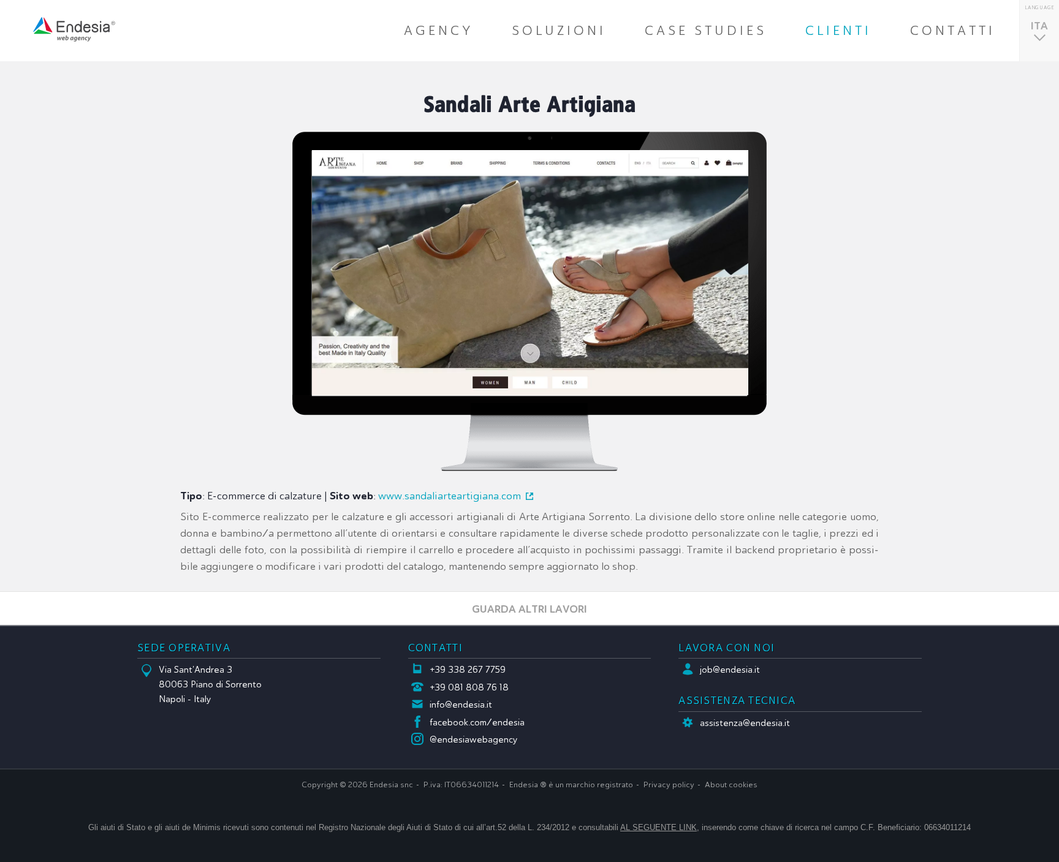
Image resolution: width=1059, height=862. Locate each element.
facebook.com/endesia (477, 722)
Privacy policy (668, 785)
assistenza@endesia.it (745, 722)
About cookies (731, 785)
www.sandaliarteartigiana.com (449, 496)
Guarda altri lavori (529, 609)
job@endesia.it (730, 669)
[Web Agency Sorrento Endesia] (74, 29)
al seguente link (658, 827)
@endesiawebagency (474, 739)
